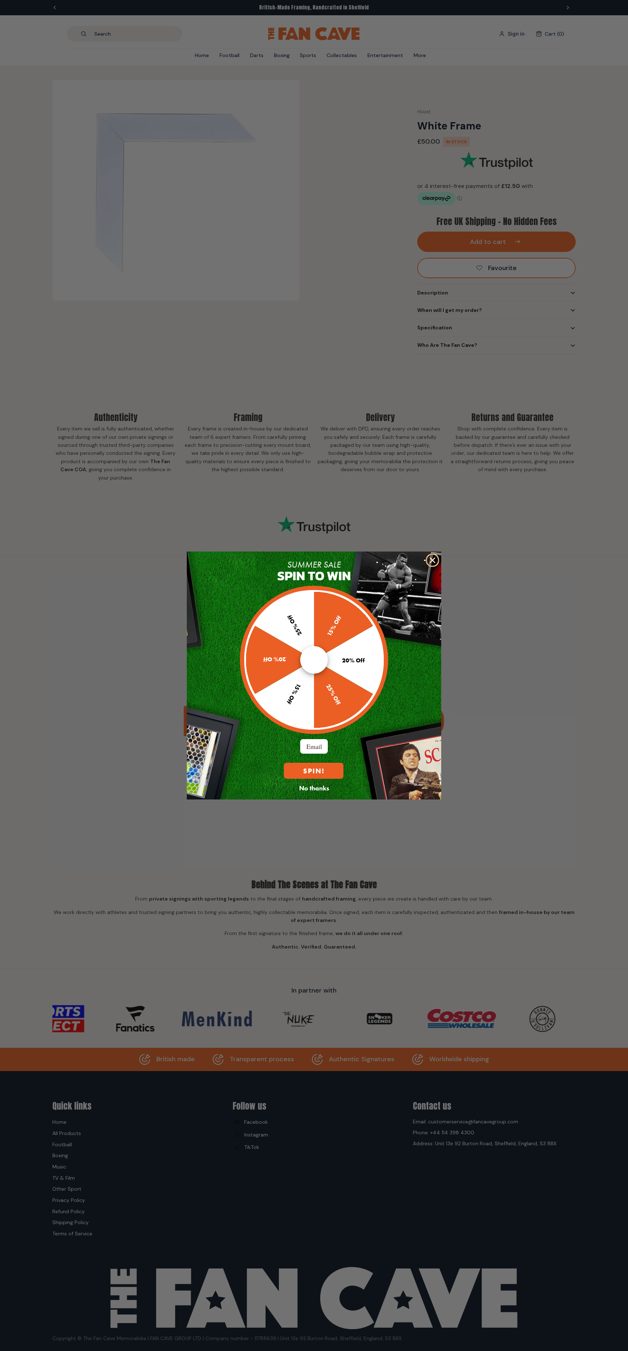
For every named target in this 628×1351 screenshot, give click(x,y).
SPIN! (314, 770)
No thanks (314, 788)
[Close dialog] (432, 560)
